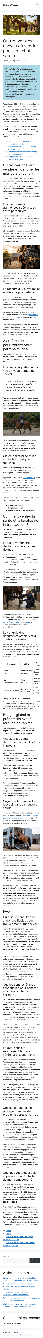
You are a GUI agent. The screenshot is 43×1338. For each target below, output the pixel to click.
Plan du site (29, 1335)
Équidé (8, 1231)
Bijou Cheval (10, 4)
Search (6, 1256)
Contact (20, 1335)
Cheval (8, 1234)
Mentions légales (9, 1335)
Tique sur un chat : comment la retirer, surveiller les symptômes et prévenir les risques (19, 1286)
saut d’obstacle (29, 478)
